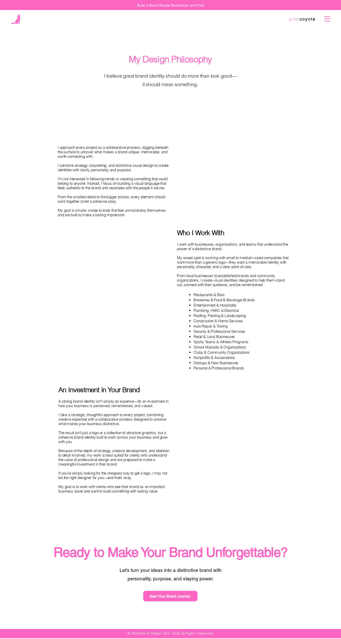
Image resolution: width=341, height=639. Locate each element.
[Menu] (327, 18)
